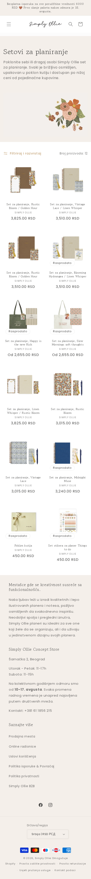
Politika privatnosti (24, 776)
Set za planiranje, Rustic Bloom (67, 411)
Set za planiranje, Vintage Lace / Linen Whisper (67, 206)
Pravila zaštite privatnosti (37, 863)
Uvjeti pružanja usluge (34, 870)
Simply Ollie (43, 858)
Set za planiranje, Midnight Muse (67, 479)
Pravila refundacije (72, 863)
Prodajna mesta (22, 736)
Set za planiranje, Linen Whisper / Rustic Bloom (23, 411)
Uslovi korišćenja (22, 756)
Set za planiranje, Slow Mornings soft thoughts (68, 343)
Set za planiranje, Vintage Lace (23, 479)
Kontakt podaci (65, 870)
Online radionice (22, 746)
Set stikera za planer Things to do (67, 547)
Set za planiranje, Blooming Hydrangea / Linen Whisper (68, 274)
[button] (9, 24)
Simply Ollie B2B (22, 786)
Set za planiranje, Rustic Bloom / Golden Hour (23, 206)
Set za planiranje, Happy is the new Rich (23, 343)
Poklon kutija (23, 546)
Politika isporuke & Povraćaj (31, 766)
